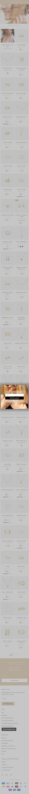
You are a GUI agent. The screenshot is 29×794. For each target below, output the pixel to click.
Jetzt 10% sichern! (14, 398)
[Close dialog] (26, 387)
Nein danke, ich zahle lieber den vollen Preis (14, 401)
